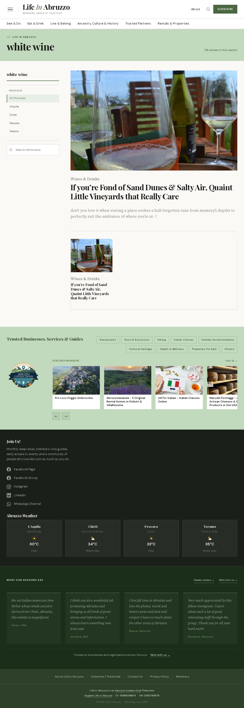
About (195, 9)
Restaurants (108, 339)
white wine (17, 74)
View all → (231, 360)
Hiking (162, 339)
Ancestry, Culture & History (98, 23)
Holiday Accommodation (218, 339)
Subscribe (225, 9)
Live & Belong (61, 23)
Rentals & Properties (173, 23)
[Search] (208, 9)
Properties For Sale (204, 349)
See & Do (14, 23)
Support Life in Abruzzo (98, 695)
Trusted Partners (138, 23)
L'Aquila (14, 106)
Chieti (13, 115)
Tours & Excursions (136, 339)
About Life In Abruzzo (69, 676)
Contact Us (135, 676)
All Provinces (18, 98)
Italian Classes (183, 339)
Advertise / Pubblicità (105, 676)
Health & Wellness (172, 349)
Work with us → (228, 580)
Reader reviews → (204, 580)
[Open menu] (10, 9)
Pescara (14, 123)
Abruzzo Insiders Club (128, 690)
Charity (229, 349)
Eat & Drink (35, 23)
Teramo (14, 131)
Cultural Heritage (140, 349)
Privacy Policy (159, 676)
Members (182, 676)
